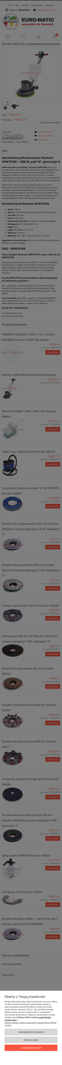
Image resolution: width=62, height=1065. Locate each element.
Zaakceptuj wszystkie (31, 1047)
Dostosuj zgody (31, 1040)
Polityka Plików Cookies (27, 1017)
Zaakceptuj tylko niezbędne (31, 1032)
